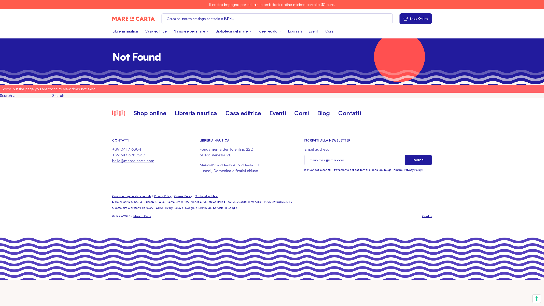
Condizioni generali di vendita (131, 196)
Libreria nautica (125, 31)
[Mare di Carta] (133, 19)
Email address (316, 149)
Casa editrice (156, 31)
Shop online (149, 113)
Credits (427, 216)
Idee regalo (267, 31)
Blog (323, 113)
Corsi (329, 31)
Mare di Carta (142, 216)
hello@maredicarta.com (133, 160)
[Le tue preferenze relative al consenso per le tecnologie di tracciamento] (537, 299)
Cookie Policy (183, 196)
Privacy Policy (413, 169)
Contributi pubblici (206, 196)
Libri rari (295, 31)
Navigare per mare (189, 31)
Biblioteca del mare (231, 31)
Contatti (349, 113)
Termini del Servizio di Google (217, 208)
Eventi (313, 31)
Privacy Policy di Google (179, 208)
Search (58, 95)
